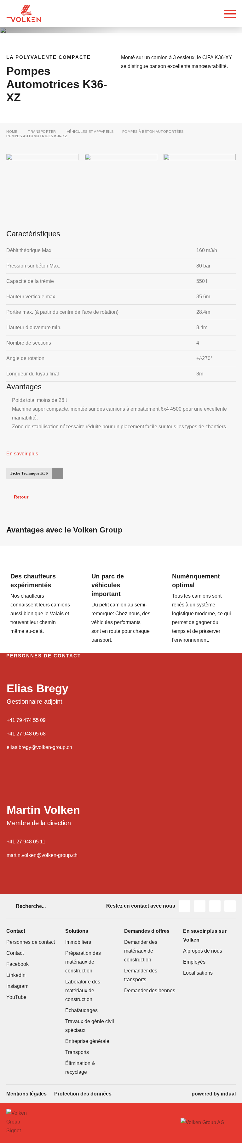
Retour (21, 496)
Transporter (42, 131)
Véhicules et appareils (90, 131)
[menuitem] (26, 1094)
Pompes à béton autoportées (153, 131)
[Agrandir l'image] (3, 30)
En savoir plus (22, 453)
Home (11, 131)
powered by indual (214, 1093)
